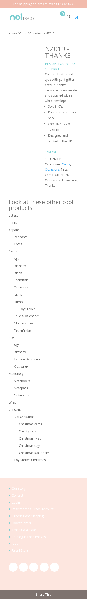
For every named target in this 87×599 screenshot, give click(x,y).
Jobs (15, 543)
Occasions (36, 33)
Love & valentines (27, 316)
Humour (20, 302)
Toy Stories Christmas (30, 460)
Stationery (16, 373)
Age (16, 258)
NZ (67, 175)
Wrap (12, 402)
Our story (18, 488)
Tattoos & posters (27, 359)
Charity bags (28, 431)
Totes (18, 244)
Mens (18, 294)
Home (13, 33)
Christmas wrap (30, 438)
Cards (23, 33)
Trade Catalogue (24, 530)
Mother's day (23, 323)
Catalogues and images (29, 537)
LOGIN (63, 63)
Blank (18, 273)
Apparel (14, 230)
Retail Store (20, 550)
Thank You (69, 180)
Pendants (20, 237)
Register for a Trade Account (33, 509)
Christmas (16, 409)
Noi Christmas (24, 417)
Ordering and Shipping (28, 516)
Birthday (20, 266)
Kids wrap (21, 366)
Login (16, 502)
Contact (17, 495)
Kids (12, 338)
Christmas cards (30, 424)
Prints (13, 222)
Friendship (21, 280)
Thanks (50, 185)
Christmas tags (30, 445)
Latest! (14, 215)
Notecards (21, 395)
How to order (21, 523)
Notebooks (22, 381)
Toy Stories (27, 309)
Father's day (22, 330)
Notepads (21, 388)
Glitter (59, 175)
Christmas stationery (34, 453)
